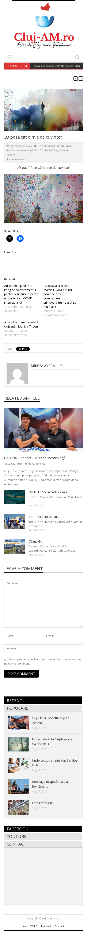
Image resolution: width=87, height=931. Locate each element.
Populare (17, 708)
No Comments (46, 146)
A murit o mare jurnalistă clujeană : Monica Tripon (21, 324)
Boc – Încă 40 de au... (44, 516)
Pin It (9, 349)
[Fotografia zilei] (21, 807)
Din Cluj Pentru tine (46, 150)
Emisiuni (46, 926)
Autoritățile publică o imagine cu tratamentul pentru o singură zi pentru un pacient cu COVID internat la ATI (21, 294)
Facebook (17, 829)
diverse (64, 150)
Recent (14, 700)
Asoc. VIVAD (30, 926)
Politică (11, 155)
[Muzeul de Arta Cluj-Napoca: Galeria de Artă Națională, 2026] (21, 743)
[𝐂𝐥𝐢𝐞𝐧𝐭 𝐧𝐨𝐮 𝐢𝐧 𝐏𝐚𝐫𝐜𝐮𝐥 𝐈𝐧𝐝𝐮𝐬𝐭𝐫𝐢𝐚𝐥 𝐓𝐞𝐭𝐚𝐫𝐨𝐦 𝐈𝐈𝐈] (18, 546)
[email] (61, 365)
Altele (30, 150)
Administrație (18, 150)
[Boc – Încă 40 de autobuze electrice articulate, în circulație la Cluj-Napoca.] (18, 521)
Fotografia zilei (42, 803)
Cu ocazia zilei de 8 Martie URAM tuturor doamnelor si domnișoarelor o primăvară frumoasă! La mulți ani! (60, 296)
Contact (16, 844)
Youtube (16, 836)
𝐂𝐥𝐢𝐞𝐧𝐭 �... (36, 541)
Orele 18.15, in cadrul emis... (49, 492)
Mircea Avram (18, 159)
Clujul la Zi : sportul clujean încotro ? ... (35, 458)
